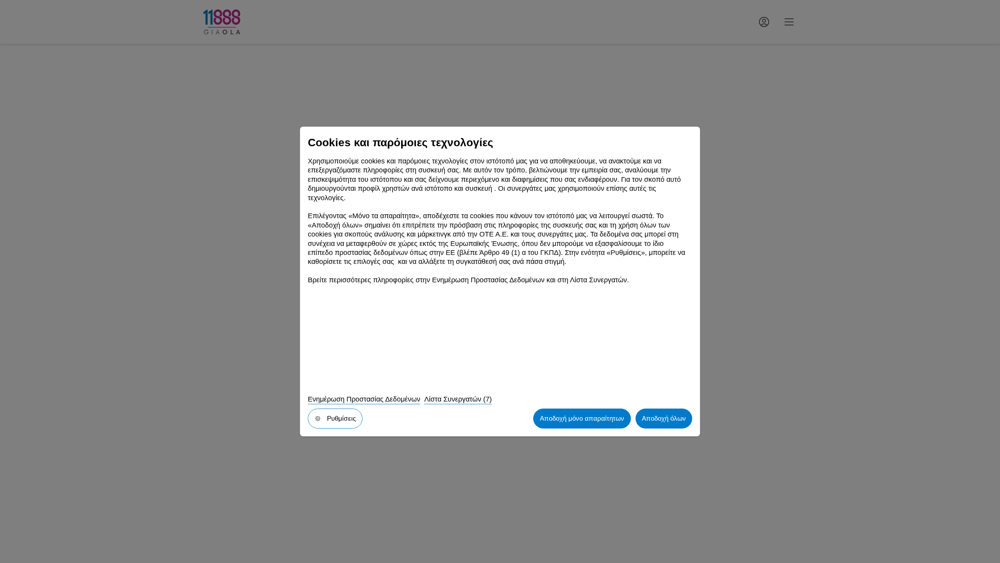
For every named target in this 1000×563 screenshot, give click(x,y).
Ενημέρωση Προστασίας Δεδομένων (364, 399)
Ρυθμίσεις (341, 418)
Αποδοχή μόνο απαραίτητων (582, 418)
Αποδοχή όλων (664, 418)
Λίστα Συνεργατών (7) (458, 399)
